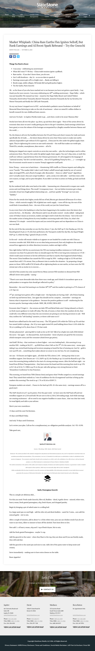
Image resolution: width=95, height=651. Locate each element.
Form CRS (87, 645)
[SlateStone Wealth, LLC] (47, 5)
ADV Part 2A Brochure (75, 645)
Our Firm (13, 16)
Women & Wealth (57, 16)
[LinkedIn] (14, 56)
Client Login (85, 16)
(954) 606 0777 (35, 619)
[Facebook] (10, 56)
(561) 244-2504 (12, 619)
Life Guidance (21, 16)
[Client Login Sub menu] (90, 15)
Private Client (47, 16)
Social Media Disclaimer (59, 645)
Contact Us (77, 16)
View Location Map (12, 627)
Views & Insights (68, 16)
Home (7, 14)
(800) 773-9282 (15, 621)
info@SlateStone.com (10, 615)
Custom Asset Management (34, 16)
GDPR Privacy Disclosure (26, 645)
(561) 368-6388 (81, 619)
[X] (18, 56)
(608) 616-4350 (58, 619)
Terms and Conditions (42, 645)
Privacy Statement (11, 645)
